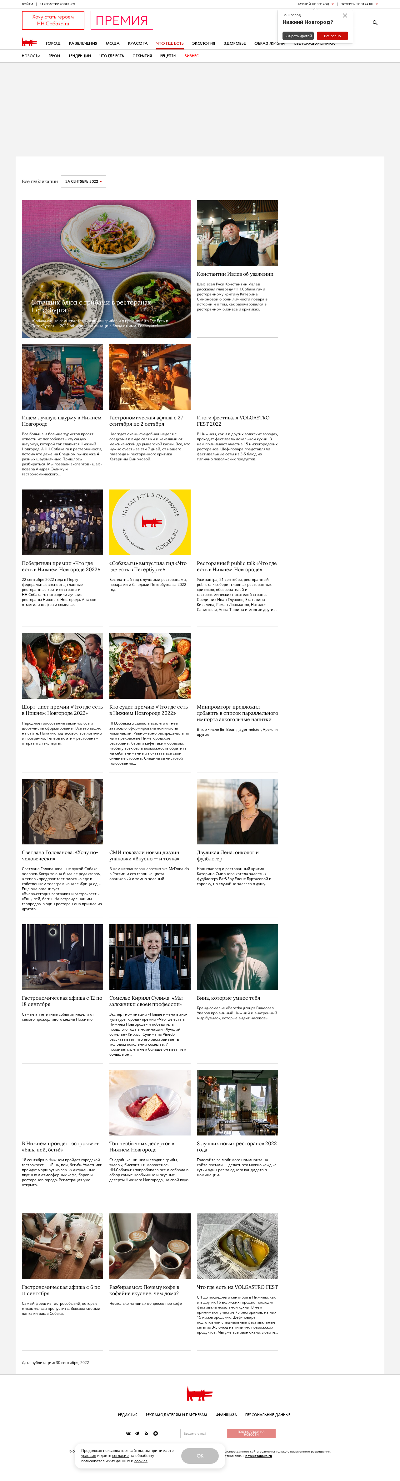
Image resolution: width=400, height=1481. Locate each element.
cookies (141, 1460)
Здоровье (234, 43)
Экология (203, 43)
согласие (120, 1455)
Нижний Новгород (313, 4)
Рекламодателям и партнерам (176, 1415)
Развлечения (83, 43)
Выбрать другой (298, 35)
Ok (200, 1456)
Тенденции (79, 56)
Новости (31, 56)
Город (53, 43)
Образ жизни (269, 43)
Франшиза (226, 1415)
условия (88, 1455)
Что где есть (170, 43)
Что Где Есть (111, 56)
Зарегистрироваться (57, 4)
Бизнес (192, 56)
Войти (27, 4)
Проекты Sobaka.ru (357, 4)
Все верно (332, 35)
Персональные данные (267, 1415)
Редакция (128, 1415)
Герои (54, 56)
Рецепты (168, 56)
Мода (113, 43)
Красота (138, 43)
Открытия (142, 56)
